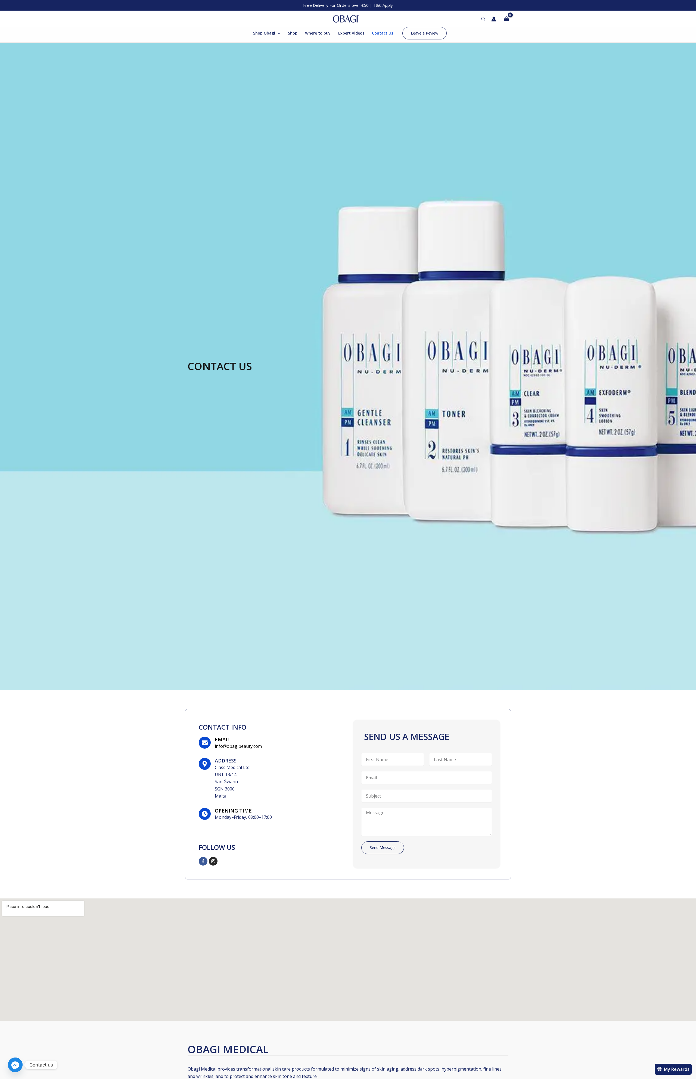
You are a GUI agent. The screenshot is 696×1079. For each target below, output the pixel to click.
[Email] (205, 743)
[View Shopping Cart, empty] (506, 19)
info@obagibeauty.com (238, 746)
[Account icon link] (493, 19)
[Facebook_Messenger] (15, 1065)
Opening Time (233, 810)
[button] (483, 19)
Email (222, 739)
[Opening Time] (205, 814)
